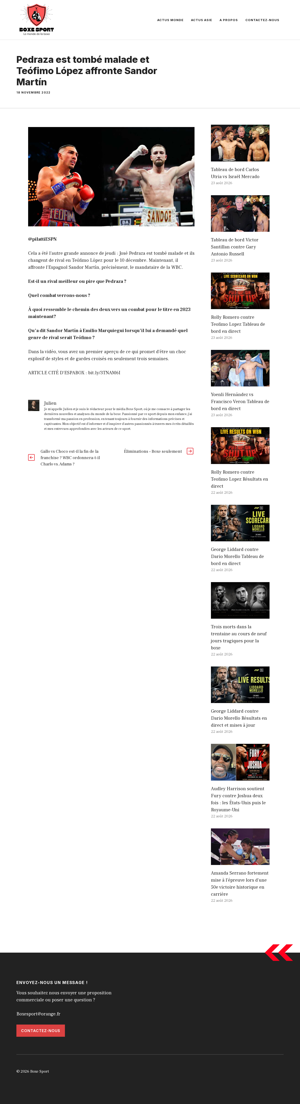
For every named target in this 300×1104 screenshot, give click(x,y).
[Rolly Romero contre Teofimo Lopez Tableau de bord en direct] (240, 306)
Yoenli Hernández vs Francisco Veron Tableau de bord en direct (240, 402)
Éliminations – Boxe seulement (153, 451)
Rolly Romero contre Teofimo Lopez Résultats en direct (239, 479)
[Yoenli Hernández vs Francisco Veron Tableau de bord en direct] (240, 383)
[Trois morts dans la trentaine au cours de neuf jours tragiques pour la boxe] (240, 615)
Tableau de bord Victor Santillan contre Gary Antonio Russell (235, 247)
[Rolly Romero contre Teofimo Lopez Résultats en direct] (240, 460)
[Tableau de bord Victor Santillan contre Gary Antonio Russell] (240, 228)
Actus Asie (201, 20)
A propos (229, 20)
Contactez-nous (262, 20)
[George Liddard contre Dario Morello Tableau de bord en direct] (240, 538)
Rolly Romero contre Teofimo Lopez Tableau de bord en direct (238, 324)
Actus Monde (170, 20)
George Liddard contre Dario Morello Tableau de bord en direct (237, 556)
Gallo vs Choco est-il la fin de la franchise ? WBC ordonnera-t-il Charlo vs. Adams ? (70, 458)
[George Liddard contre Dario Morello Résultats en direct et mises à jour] (240, 699)
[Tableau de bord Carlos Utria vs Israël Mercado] (240, 158)
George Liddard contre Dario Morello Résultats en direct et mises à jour (239, 718)
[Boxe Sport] (37, 19)
